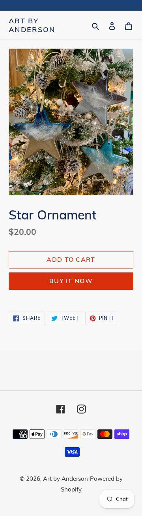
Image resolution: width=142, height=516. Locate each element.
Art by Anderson (32, 25)
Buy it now (71, 281)
